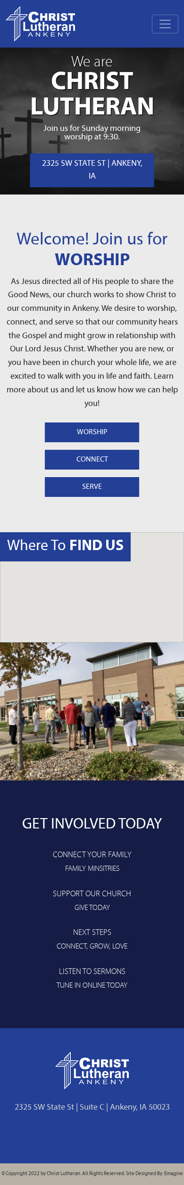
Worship (92, 432)
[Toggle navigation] (165, 24)
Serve (92, 487)
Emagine (173, 1174)
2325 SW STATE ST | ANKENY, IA (92, 170)
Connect (92, 459)
